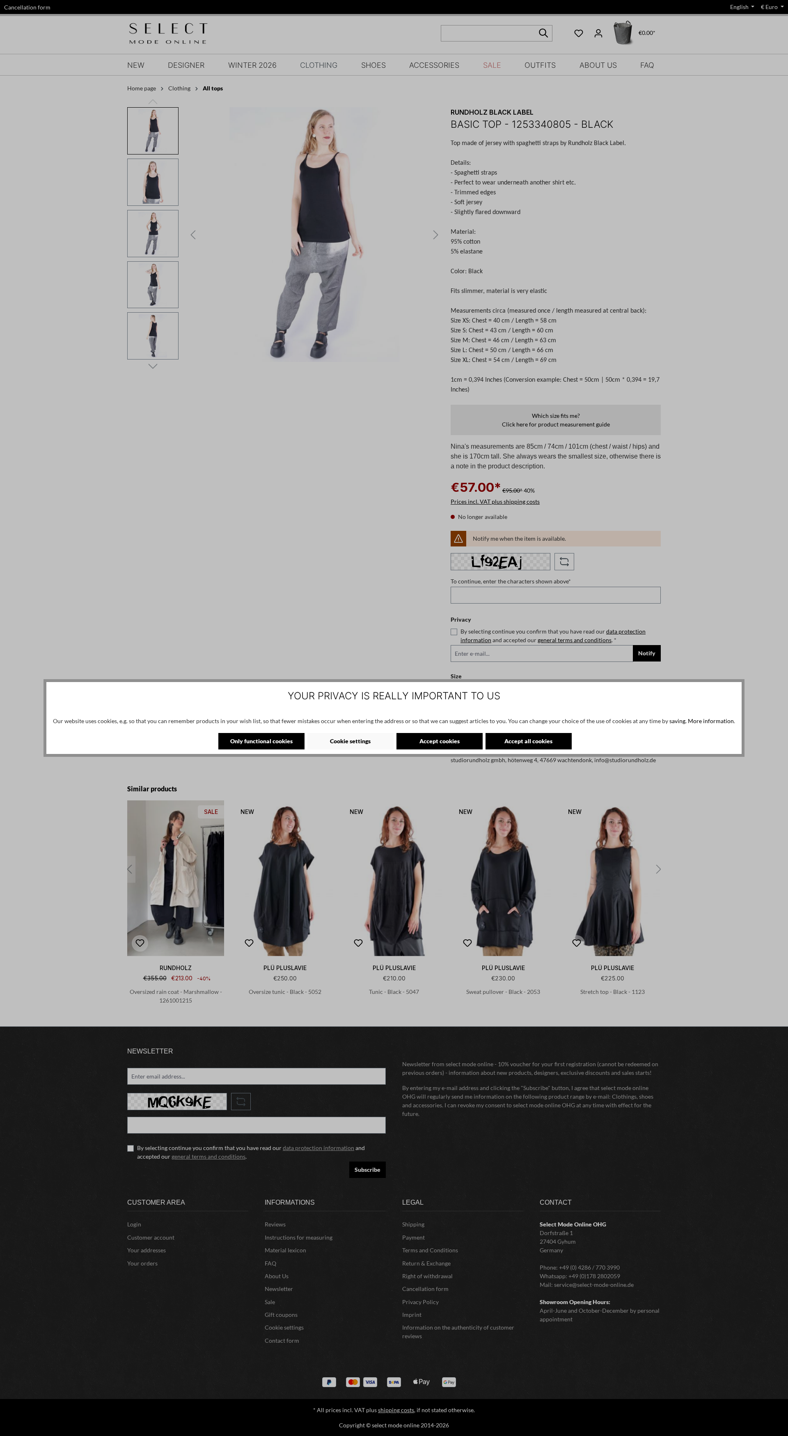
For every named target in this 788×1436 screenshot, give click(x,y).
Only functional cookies (261, 741)
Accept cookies (439, 741)
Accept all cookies (528, 741)
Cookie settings (350, 741)
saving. (678, 720)
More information (711, 720)
